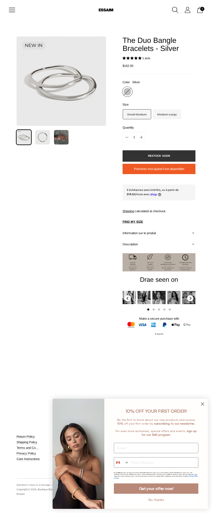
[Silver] (127, 92)
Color (126, 82)
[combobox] (121, 462)
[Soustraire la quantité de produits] (141, 137)
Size (126, 104)
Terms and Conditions (31, 447)
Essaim (21, 494)
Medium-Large (167, 114)
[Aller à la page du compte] (187, 10)
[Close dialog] (202, 404)
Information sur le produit (139, 233)
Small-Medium (137, 114)
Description (130, 244)
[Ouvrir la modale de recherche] (175, 10)
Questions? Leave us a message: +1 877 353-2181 (42, 485)
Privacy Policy (26, 453)
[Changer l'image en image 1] (24, 137)
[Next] (190, 298)
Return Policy (26, 436)
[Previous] (128, 298)
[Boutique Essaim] (106, 10)
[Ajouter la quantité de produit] (127, 137)
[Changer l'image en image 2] (42, 137)
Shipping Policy (27, 442)
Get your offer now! (156, 488)
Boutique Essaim (47, 489)
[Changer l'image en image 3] (61, 137)
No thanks (156, 500)
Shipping (128, 211)
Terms (117, 478)
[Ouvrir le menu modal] (12, 10)
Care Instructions (28, 459)
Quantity (128, 127)
